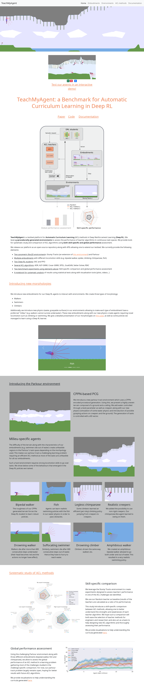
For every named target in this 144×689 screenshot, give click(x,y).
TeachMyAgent (9, 3)
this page (100, 315)
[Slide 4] (78, 367)
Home (83, 3)
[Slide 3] (74, 367)
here (105, 632)
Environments (108, 3)
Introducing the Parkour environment (34, 384)
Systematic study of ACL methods (31, 573)
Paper (61, 116)
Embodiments (94, 3)
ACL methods (121, 3)
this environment (80, 254)
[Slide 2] (70, 367)
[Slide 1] (66, 367)
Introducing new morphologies (30, 284)
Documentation (135, 3)
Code (71, 116)
